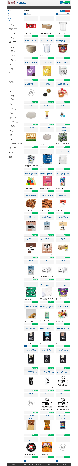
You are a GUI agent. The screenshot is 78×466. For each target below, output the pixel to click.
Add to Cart (35, 35)
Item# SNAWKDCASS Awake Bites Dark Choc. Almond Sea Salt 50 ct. (62, 417)
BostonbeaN (13, 51)
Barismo (12, 52)
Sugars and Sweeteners (14, 153)
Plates (11, 130)
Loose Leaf (11, 80)
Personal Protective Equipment (14, 21)
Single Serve (12, 64)
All (9, 20)
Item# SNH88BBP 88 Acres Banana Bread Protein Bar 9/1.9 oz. (47, 107)
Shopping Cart (66, 1)
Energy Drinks (12, 98)
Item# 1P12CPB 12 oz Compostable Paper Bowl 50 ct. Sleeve (31, 40)
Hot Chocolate (12, 99)
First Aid (11, 120)
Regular (12, 89)
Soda (11, 87)
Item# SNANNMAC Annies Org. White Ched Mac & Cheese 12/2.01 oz (62, 284)
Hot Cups (11, 116)
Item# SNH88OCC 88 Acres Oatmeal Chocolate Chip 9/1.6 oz (31, 129)
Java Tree (12, 63)
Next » (68, 13)
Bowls (11, 103)
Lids (10, 127)
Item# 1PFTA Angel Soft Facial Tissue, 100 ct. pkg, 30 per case (46, 284)
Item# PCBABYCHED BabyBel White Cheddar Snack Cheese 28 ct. (31, 439)
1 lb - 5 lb (12, 47)
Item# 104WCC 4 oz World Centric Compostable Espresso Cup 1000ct (31, 84)
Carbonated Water (14, 94)
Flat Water (12, 95)
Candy (11, 134)
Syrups (11, 154)
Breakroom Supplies (12, 101)
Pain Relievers (13, 125)
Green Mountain (13, 58)
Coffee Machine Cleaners (15, 107)
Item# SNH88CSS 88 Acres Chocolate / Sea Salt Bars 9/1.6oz (63, 107)
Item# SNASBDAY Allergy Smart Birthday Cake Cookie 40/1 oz (46, 173)
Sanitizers (11, 23)
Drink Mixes (12, 82)
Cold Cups (11, 112)
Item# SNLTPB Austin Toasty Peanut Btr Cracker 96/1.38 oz (31, 417)
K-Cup (12, 67)
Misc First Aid (13, 126)
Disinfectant (12, 24)
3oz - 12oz (12, 46)
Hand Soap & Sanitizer (15, 109)
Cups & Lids (12, 30)
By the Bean (12, 48)
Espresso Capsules (14, 70)
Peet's (12, 59)
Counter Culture (13, 54)
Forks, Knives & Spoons (14, 117)
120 (27, 13)
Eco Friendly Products (13, 28)
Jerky (10, 145)
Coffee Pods (13, 65)
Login (61, 1)
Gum (10, 144)
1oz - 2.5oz (12, 45)
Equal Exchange (13, 55)
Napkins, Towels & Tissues (14, 129)
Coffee (11, 29)
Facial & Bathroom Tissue (14, 36)
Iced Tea (11, 85)
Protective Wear (12, 25)
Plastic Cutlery (12, 33)
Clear (67, 10)
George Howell (13, 56)
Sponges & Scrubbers (14, 111)
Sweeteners (12, 39)
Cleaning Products (13, 38)
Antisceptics (13, 121)
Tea (9, 72)
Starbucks (12, 61)
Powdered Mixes (13, 83)
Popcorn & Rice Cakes (13, 147)
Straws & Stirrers (13, 131)
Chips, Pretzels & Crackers (14, 136)
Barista (12, 69)
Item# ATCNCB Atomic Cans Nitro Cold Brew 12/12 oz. (31, 372)
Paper (12, 113)
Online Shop (12, 7)
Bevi (10, 91)
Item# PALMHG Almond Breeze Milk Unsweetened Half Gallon (63, 173)
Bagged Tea (12, 73)
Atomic (12, 50)
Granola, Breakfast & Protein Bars (16, 143)
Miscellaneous (12, 37)
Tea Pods (12, 76)
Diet (11, 90)
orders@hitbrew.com (21, 3)
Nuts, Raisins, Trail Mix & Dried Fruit (15, 149)
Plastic (12, 104)
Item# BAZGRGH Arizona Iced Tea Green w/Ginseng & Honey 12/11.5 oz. (46, 306)
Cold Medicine (13, 123)
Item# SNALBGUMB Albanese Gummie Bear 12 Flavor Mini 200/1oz (31, 173)
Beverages (11, 81)
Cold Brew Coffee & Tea (13, 41)
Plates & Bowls (12, 32)
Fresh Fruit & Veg (13, 142)
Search (62, 10)
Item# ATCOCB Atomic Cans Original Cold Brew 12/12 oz (47, 372)
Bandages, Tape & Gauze (15, 122)
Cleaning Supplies (13, 105)
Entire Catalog (11, 16)
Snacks (10, 132)
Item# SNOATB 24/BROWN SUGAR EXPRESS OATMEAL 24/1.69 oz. (63, 40)
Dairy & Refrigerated (13, 140)
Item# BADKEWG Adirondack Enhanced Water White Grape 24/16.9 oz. (63, 129)
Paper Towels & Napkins (14, 34)
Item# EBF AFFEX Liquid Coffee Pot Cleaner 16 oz (47, 151)
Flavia (12, 68)
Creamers (10, 156)
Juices (11, 86)
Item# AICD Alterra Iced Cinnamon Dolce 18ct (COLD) (47, 240)
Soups (11, 151)
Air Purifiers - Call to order (14, 26)
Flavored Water (13, 96)
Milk (10, 100)
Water (11, 92)
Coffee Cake (12, 139)
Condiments (11, 152)
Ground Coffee (12, 43)
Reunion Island (13, 60)
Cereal (11, 135)
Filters (11, 118)
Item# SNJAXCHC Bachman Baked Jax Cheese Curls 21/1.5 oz (47, 439)
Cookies (11, 138)
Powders (10, 157)
